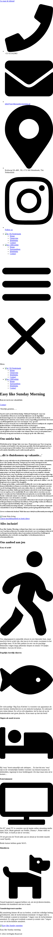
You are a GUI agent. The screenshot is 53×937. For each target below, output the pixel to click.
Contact (13, 243)
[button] (26, 311)
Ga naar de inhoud (7, 1)
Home (12, 236)
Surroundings (15, 249)
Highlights (14, 240)
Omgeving (14, 238)
